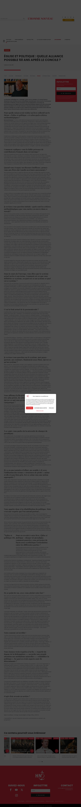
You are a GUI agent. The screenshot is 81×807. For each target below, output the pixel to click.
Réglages (51, 408)
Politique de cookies (39, 410)
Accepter (29, 408)
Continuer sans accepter (40, 408)
